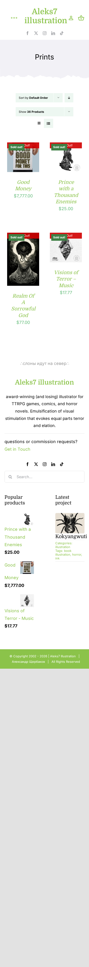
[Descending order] (69, 98)
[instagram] (45, 33)
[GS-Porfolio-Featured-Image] (70, 515)
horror (76, 554)
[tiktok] (62, 33)
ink (57, 558)
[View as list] (48, 123)
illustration (62, 547)
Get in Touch (17, 449)
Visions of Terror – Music (66, 279)
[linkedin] (53, 33)
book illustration (63, 552)
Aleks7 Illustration (63, 656)
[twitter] (36, 33)
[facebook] (27, 33)
